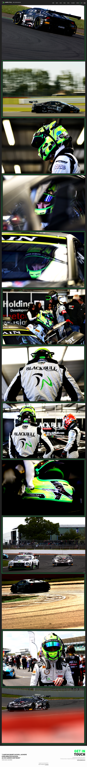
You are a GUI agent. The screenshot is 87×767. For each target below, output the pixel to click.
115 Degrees (46, 764)
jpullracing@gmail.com (81, 759)
